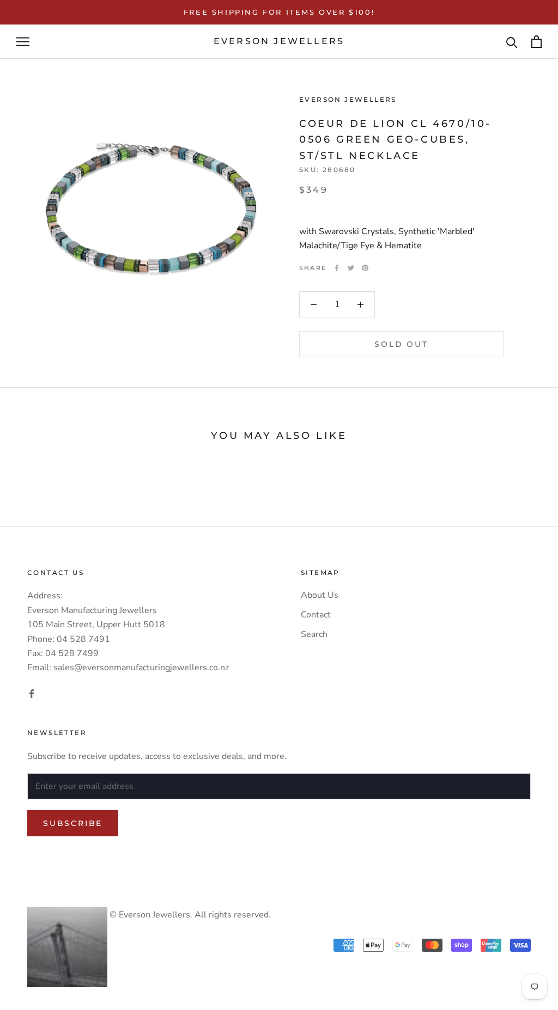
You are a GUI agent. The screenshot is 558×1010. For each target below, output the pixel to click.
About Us (319, 595)
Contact (316, 615)
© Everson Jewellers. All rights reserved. (189, 915)
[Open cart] (536, 41)
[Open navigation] (22, 42)
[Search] (512, 41)
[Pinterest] (365, 268)
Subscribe (72, 823)
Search (314, 634)
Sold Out (401, 344)
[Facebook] (336, 268)
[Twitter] (351, 268)
